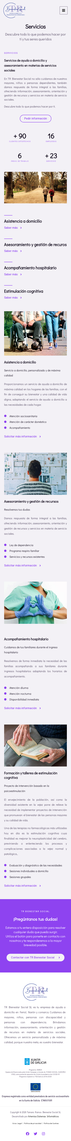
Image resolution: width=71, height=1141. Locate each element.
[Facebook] (27, 1133)
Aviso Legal (17, 1123)
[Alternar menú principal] (64, 10)
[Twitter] (35, 1133)
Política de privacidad (32, 1123)
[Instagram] (43, 1133)
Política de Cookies (51, 1123)
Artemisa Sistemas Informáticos (43, 1116)
